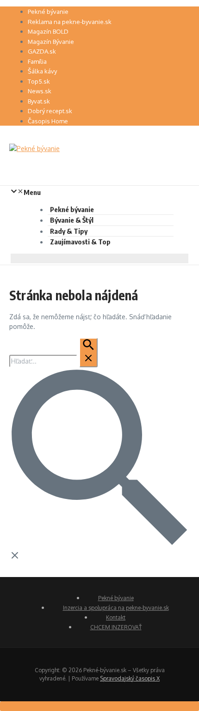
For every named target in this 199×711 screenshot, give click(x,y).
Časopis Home (48, 121)
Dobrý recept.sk (50, 111)
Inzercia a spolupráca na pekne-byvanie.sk (116, 607)
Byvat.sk (39, 101)
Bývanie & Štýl (71, 220)
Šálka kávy (42, 71)
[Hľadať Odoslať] (88, 352)
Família (37, 61)
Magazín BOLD (48, 31)
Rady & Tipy (68, 231)
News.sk (39, 91)
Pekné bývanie (48, 11)
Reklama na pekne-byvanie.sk (70, 21)
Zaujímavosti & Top (80, 241)
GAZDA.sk (42, 51)
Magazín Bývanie (51, 41)
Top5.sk (39, 81)
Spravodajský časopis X (130, 678)
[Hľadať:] (53, 361)
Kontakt (115, 617)
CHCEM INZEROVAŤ (116, 627)
